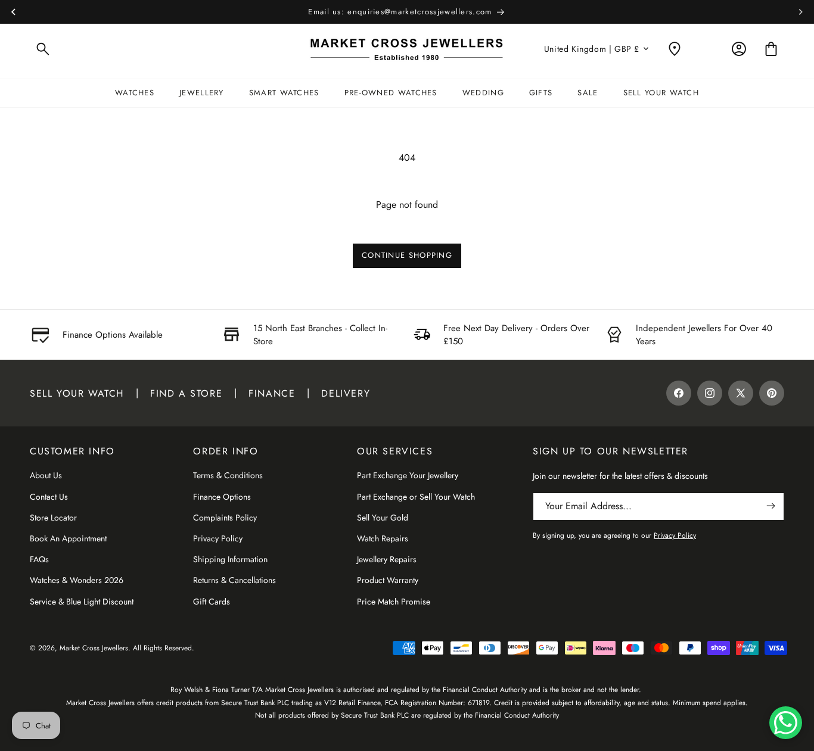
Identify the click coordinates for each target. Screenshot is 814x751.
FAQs (39, 559)
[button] (43, 49)
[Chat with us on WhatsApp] (785, 722)
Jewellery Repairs (387, 559)
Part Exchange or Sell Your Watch (416, 496)
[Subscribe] (770, 506)
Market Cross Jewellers (94, 648)
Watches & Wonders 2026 (76, 579)
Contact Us (49, 496)
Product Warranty (387, 579)
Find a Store (186, 393)
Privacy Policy (218, 538)
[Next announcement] (801, 12)
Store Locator (53, 517)
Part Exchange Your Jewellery (407, 475)
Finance (271, 393)
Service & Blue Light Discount (81, 601)
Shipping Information (230, 559)
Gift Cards (211, 601)
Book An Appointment (68, 538)
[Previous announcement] (13, 12)
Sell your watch (77, 393)
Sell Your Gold (382, 517)
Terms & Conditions (228, 475)
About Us (46, 475)
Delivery (345, 393)
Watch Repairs (382, 538)
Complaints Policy (225, 517)
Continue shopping (407, 255)
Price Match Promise (393, 601)
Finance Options (222, 496)
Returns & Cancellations (234, 579)
